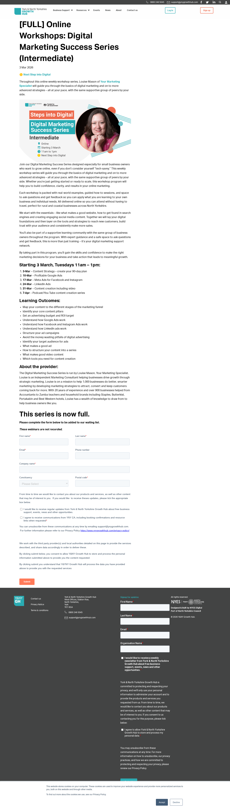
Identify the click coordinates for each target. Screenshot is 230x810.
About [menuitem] (119, 10)
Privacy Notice (37, 604)
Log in (170, 10)
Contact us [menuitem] (132, 10)
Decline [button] (176, 802)
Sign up (206, 10)
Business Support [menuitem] (61, 10)
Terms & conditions (39, 610)
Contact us (36, 599)
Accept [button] (162, 802)
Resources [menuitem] (81, 10)
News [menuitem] (107, 10)
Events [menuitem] (96, 10)
